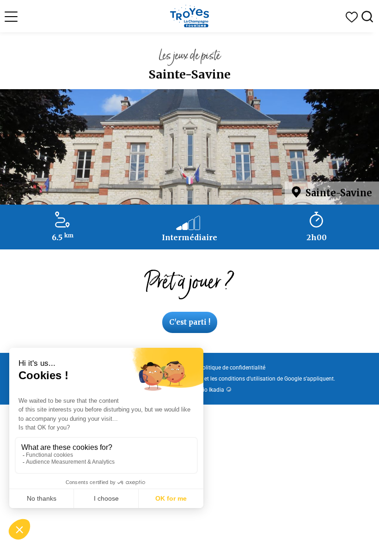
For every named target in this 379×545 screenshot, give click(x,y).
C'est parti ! (189, 322)
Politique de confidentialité (232, 367)
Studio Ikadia (207, 390)
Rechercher (367, 17)
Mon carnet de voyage (352, 17)
